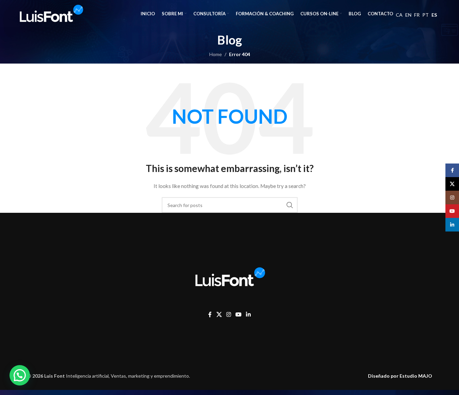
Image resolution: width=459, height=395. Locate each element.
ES (434, 15)
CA (399, 15)
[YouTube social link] (238, 314)
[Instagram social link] (228, 314)
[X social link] (219, 314)
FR (417, 15)
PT (425, 15)
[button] (20, 375)
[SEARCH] (290, 205)
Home (215, 54)
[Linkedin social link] (248, 314)
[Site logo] (51, 13)
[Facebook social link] (210, 314)
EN (408, 15)
